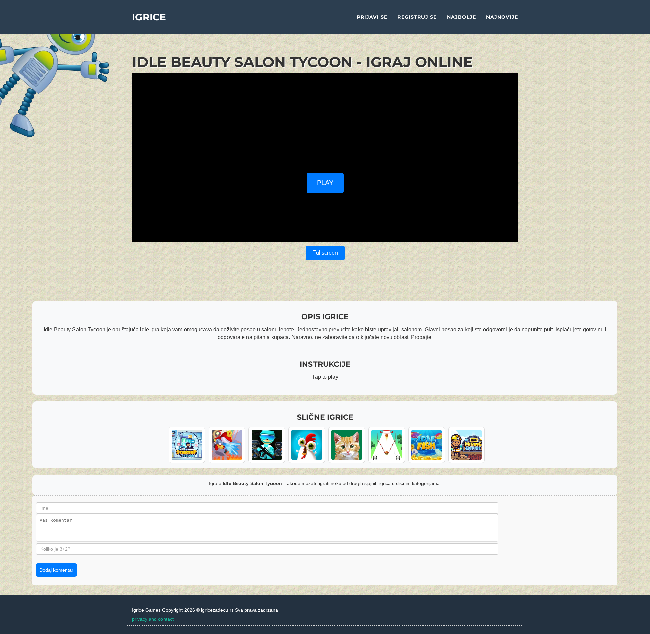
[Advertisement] (325, 120)
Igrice (149, 17)
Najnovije (502, 17)
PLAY (325, 183)
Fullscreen (325, 253)
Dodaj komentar (56, 570)
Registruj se (417, 17)
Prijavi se (372, 17)
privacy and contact (153, 619)
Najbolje (461, 17)
